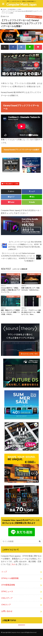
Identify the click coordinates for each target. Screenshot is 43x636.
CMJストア (6, 604)
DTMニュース (7, 591)
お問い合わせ (6, 611)
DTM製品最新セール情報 (10, 184)
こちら (13, 564)
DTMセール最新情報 (10, 578)
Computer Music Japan (22, 4)
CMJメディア (7, 598)
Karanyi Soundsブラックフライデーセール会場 (20, 150)
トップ (4, 571)
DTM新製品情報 (8, 585)
